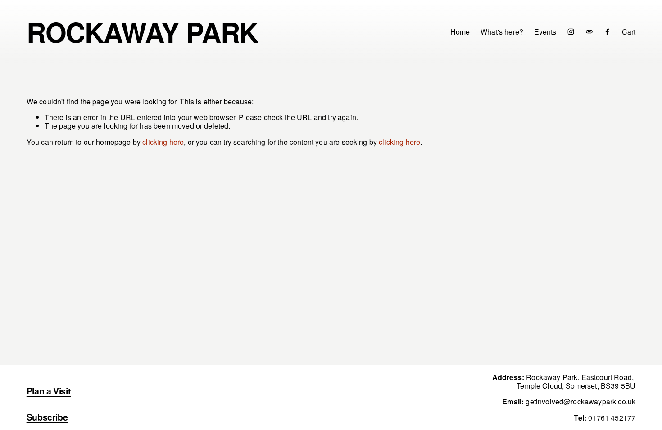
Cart (629, 31)
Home (460, 31)
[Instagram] (571, 32)
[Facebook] (607, 32)
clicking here (163, 142)
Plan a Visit (49, 391)
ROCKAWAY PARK (142, 31)
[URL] (589, 32)
